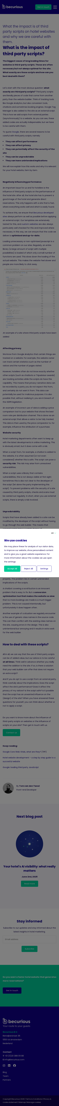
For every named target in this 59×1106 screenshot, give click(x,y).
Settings (44, 568)
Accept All (12, 568)
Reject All (28, 568)
